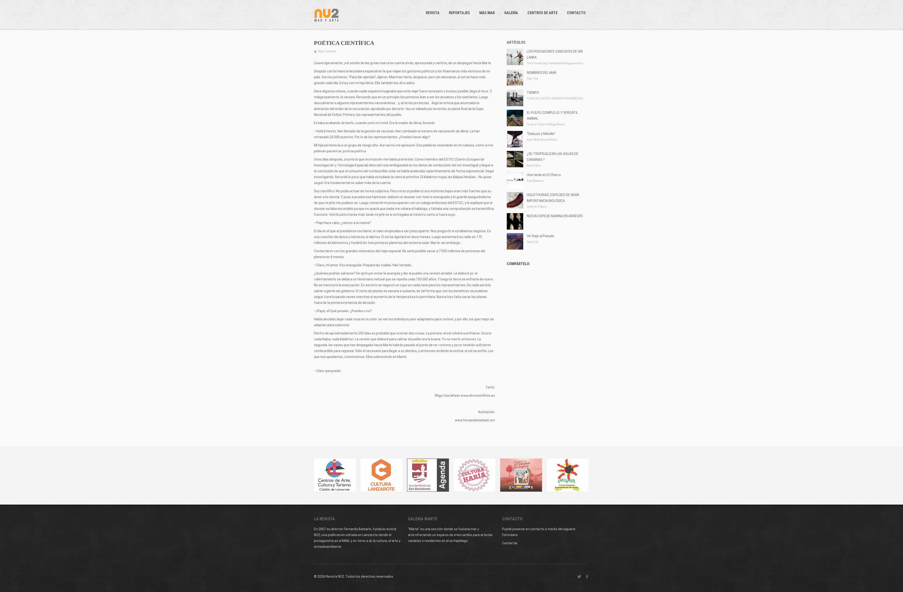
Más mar (487, 13)
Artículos (516, 42)
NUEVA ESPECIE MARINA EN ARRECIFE (555, 216)
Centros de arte (542, 13)
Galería (511, 13)
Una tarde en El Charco (544, 175)
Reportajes (459, 13)
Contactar (510, 543)
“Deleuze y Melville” (541, 134)
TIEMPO (533, 92)
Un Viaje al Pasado (540, 236)
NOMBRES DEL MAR (541, 72)
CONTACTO (576, 13)
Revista (433, 13)
